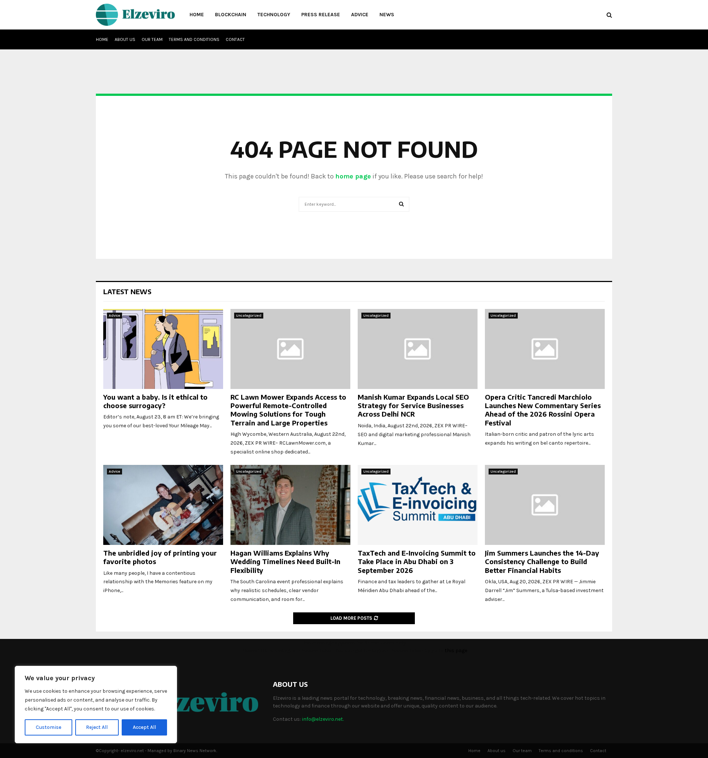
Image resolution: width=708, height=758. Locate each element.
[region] (96, 704)
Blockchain (230, 14)
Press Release (320, 14)
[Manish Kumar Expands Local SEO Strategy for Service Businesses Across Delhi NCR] (418, 349)
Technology (273, 14)
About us (125, 39)
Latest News (127, 291)
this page (456, 650)
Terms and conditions (194, 39)
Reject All (97, 727)
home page (353, 176)
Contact (235, 39)
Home (197, 14)
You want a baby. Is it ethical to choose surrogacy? (155, 401)
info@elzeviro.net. (323, 719)
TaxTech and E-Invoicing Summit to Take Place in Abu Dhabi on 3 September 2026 (417, 561)
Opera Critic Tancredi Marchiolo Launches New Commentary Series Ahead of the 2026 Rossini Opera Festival (543, 410)
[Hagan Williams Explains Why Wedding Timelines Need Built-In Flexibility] (290, 505)
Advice (359, 14)
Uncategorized (248, 315)
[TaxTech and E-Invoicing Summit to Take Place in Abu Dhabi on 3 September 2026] (418, 505)
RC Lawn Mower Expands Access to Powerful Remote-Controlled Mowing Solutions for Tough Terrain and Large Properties (288, 410)
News (386, 14)
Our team (152, 39)
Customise (48, 727)
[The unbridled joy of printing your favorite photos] (163, 505)
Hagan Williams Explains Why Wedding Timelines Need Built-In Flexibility (285, 561)
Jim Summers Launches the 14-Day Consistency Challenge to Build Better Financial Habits (542, 561)
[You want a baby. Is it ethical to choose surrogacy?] (163, 349)
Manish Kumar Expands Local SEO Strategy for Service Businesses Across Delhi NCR (413, 405)
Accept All (144, 727)
